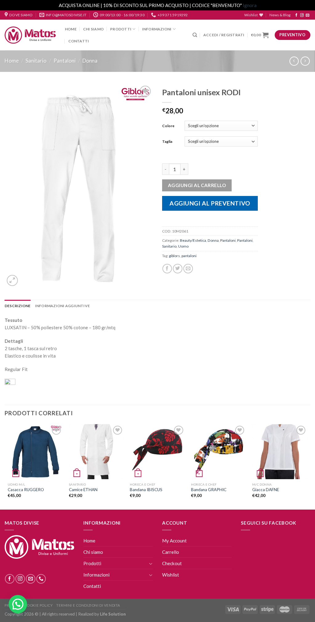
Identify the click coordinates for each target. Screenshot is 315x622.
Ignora (250, 5)
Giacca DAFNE (265, 489)
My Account (174, 540)
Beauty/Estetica (193, 240)
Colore (168, 125)
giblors (174, 255)
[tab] (18, 306)
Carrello (170, 552)
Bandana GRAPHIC (208, 489)
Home (71, 29)
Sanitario (36, 60)
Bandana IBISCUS (146, 489)
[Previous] (8, 466)
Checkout (172, 563)
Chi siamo (93, 29)
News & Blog (279, 15)
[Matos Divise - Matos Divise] (30, 35)
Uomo (183, 246)
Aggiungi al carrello (197, 185)
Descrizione (18, 305)
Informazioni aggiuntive (62, 305)
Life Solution (113, 614)
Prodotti (120, 29)
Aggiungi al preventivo (209, 203)
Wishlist (170, 574)
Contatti (78, 41)
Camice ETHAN (83, 489)
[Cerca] (195, 35)
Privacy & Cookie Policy (29, 605)
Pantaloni (65, 60)
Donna (90, 60)
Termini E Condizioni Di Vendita (88, 605)
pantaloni (189, 255)
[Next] (307, 466)
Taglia (167, 141)
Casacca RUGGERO (26, 489)
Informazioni (157, 29)
